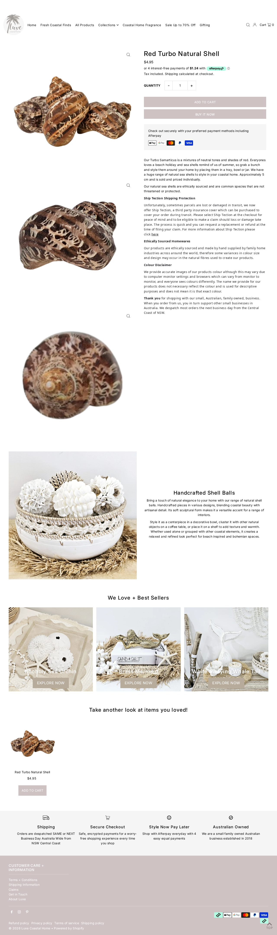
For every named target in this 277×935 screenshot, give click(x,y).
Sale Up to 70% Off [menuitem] (180, 25)
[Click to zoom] (128, 54)
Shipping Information (24, 884)
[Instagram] (19, 912)
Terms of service (66, 923)
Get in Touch (18, 894)
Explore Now (51, 683)
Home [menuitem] (31, 25)
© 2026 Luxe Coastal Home (29, 928)
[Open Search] (248, 25)
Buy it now (205, 114)
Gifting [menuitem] (205, 25)
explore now (226, 683)
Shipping (171, 74)
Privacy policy (41, 923)
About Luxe (17, 899)
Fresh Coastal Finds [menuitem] (55, 25)
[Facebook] (12, 912)
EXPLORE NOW (138, 683)
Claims (13, 889)
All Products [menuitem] (84, 25)
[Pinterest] (27, 912)
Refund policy (19, 923)
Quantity (152, 85)
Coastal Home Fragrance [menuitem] (142, 25)
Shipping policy (92, 923)
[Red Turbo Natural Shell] (32, 743)
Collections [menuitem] (106, 25)
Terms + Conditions (23, 880)
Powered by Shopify (69, 928)
